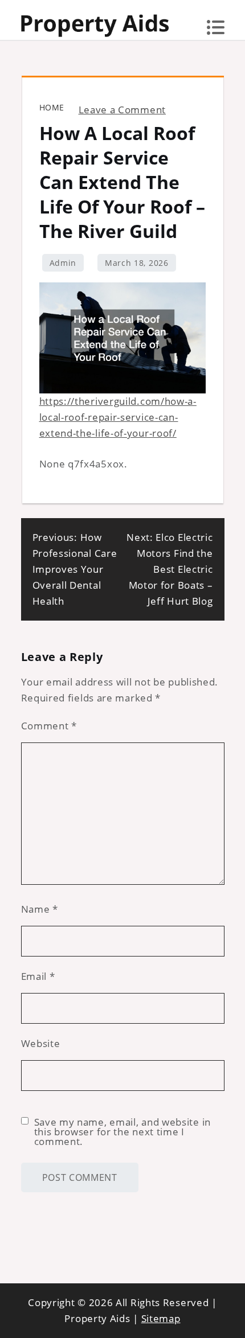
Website (40, 1043)
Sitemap (161, 1318)
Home (51, 107)
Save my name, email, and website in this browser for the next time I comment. (122, 1131)
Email (38, 976)
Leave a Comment (122, 109)
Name (39, 909)
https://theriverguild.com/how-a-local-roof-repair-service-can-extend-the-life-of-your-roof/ (118, 417)
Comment (49, 725)
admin (63, 262)
